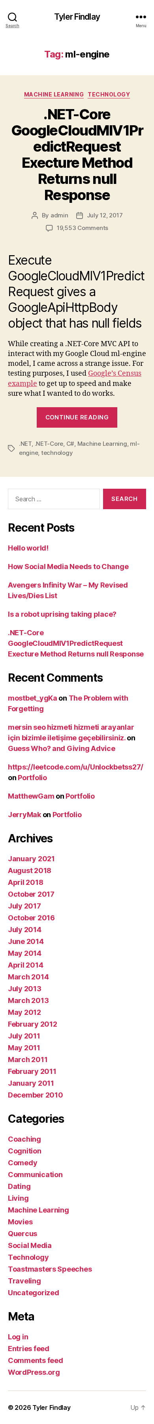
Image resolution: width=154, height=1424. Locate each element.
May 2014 (24, 953)
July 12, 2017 (105, 215)
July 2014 (24, 929)
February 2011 (32, 1071)
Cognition (24, 1151)
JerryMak (24, 814)
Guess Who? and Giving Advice (61, 748)
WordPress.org (34, 1372)
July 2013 (24, 989)
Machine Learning (54, 94)
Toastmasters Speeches (50, 1269)
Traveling (24, 1281)
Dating (19, 1186)
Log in (18, 1337)
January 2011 (31, 1083)
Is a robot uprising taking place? (62, 614)
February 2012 (32, 1024)
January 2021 (31, 859)
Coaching (24, 1139)
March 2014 (28, 977)
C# (70, 443)
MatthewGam (31, 796)
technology (57, 452)
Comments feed (35, 1360)
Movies (20, 1222)
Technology (109, 94)
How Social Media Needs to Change (68, 566)
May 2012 (24, 1012)
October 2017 (31, 894)
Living (18, 1198)
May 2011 (24, 1048)
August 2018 (29, 870)
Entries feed (28, 1348)
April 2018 (25, 882)
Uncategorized (33, 1293)
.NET (25, 443)
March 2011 (27, 1059)
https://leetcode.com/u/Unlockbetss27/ (75, 767)
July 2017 (24, 906)
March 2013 (28, 1000)
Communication (35, 1174)
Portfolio (32, 777)
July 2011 (24, 1036)
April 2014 (25, 965)
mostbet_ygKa (32, 698)
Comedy (22, 1163)
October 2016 (31, 918)
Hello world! (28, 548)
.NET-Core (49, 443)
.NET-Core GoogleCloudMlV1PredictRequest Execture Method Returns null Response (77, 155)
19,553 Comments (82, 228)
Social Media (30, 1245)
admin (59, 215)
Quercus (22, 1233)
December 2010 (35, 1095)
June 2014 (26, 941)
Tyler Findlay (77, 17)
